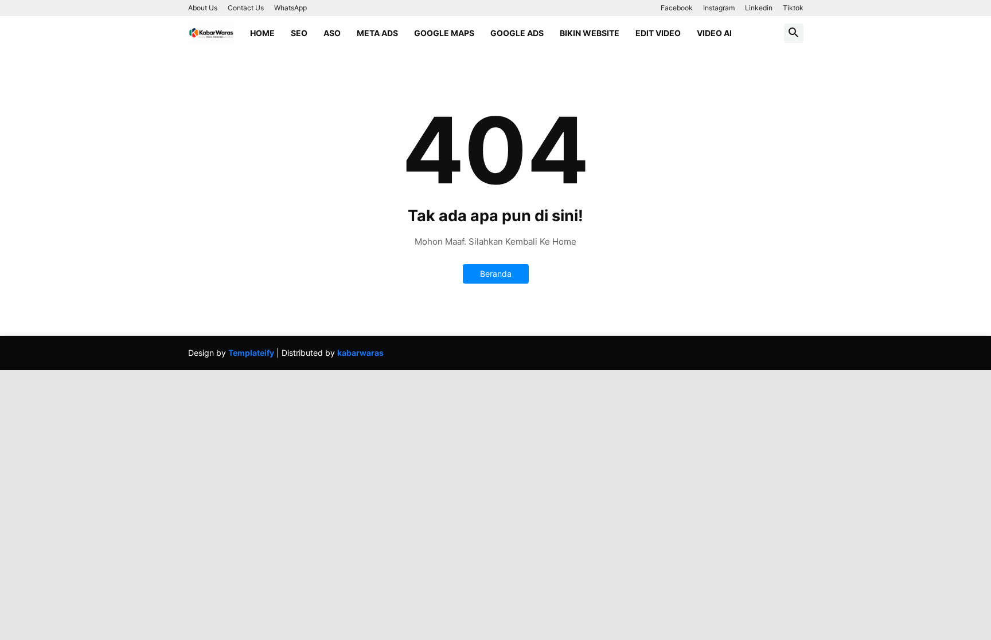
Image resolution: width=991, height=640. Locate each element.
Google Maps (444, 33)
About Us (202, 7)
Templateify (251, 353)
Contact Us (246, 7)
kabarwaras (360, 353)
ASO (332, 33)
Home (262, 33)
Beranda (496, 273)
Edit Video (658, 33)
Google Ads (517, 33)
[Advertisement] (344, 450)
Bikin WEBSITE (589, 33)
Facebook (677, 7)
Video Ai (714, 33)
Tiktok (793, 7)
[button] (793, 33)
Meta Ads (377, 33)
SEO (299, 33)
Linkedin (758, 7)
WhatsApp (290, 7)
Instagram (719, 7)
